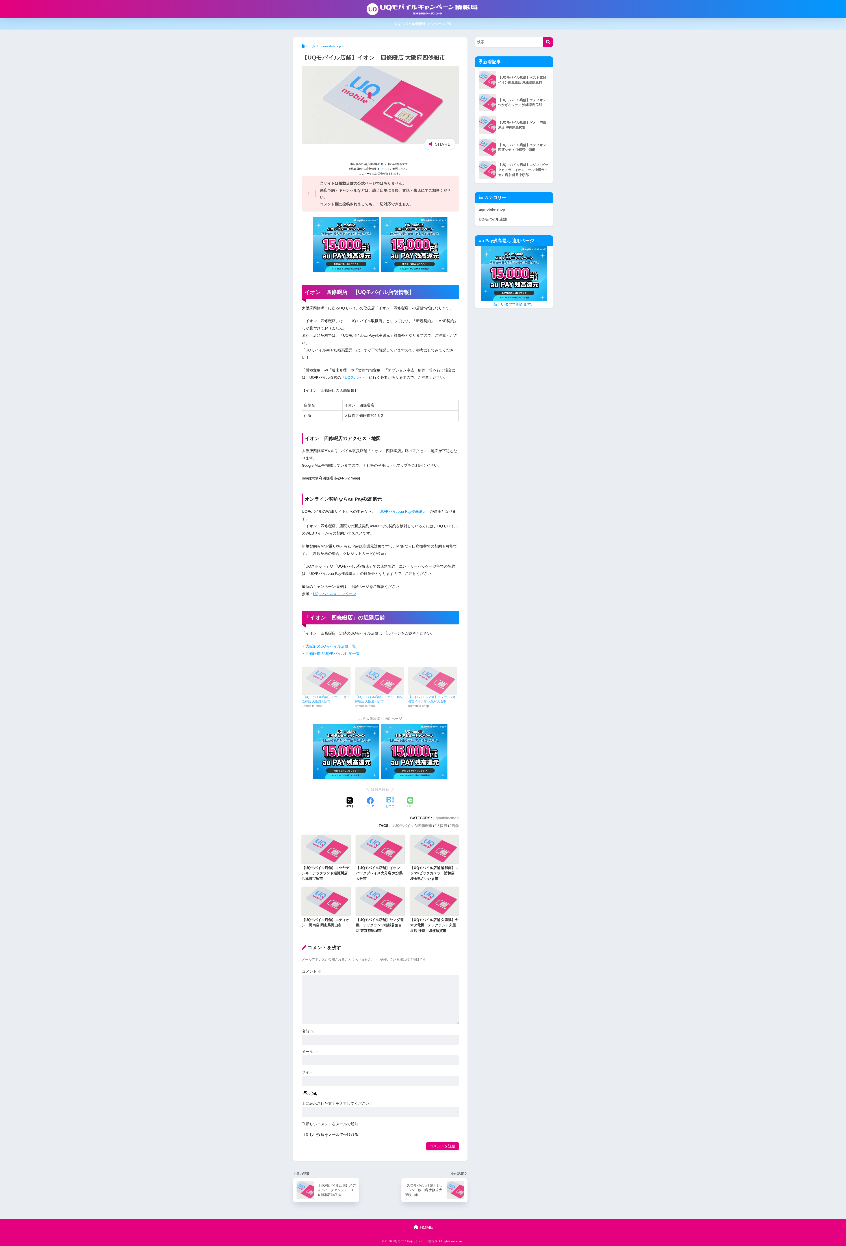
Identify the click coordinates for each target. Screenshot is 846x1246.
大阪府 (442, 826)
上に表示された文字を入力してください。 (337, 1103)
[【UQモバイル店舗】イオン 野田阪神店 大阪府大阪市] (326, 681)
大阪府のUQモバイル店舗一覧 (331, 646)
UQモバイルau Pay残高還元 (402, 511)
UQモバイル (404, 826)
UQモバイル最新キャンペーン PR (423, 24)
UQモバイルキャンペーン (334, 594)
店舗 (455, 826)
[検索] (548, 42)
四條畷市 (425, 826)
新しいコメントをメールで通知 (332, 1124)
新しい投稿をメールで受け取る (332, 1135)
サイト (307, 1072)
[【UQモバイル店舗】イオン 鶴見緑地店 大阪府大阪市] (379, 681)
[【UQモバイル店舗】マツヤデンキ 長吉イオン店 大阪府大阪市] (432, 681)
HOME (425, 1227)
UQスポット (355, 377)
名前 (308, 1031)
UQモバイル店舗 (493, 219)
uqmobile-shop (446, 818)
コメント (312, 971)
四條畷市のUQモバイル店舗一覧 (333, 654)
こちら (383, 168)
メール (310, 1052)
